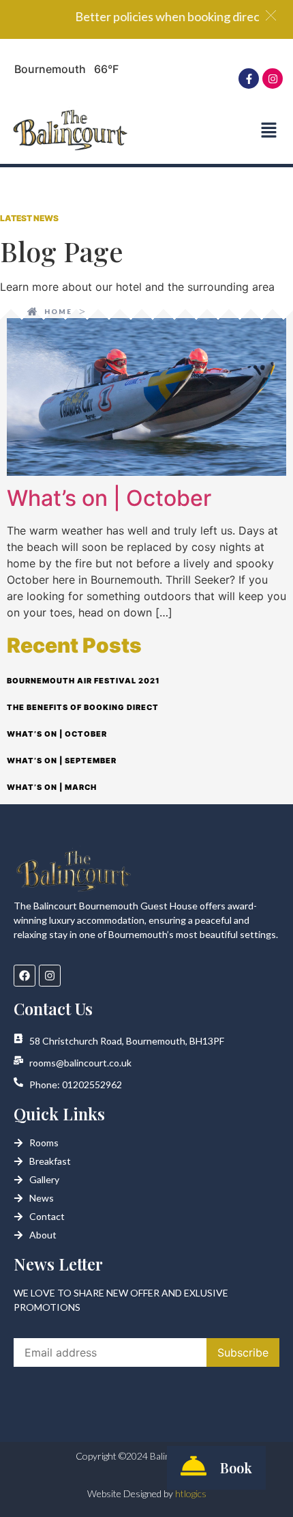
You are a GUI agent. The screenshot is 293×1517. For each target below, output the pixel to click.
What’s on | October (109, 498)
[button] (268, 130)
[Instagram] (272, 78)
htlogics (190, 1493)
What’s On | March (52, 787)
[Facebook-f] (248, 78)
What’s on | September (62, 760)
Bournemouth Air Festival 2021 (83, 680)
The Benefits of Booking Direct (83, 707)
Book (236, 1467)
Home (58, 311)
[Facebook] (24, 976)
